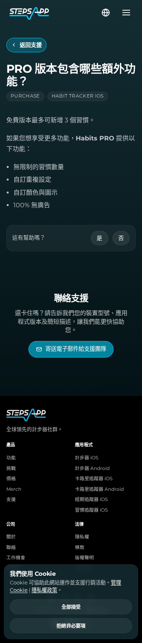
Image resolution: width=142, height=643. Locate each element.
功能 (11, 458)
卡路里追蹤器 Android (99, 489)
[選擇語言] (105, 12)
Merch (13, 489)
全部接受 (71, 607)
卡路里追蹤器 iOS (93, 478)
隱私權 (82, 537)
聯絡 (11, 547)
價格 (11, 478)
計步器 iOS (86, 458)
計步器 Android (92, 468)
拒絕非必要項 (71, 626)
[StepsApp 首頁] (54, 13)
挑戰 (11, 468)
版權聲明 (84, 557)
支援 (11, 499)
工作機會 (15, 557)
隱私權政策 (44, 590)
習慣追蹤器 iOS (91, 510)
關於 (11, 537)
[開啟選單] (124, 12)
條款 (79, 547)
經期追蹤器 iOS (91, 499)
